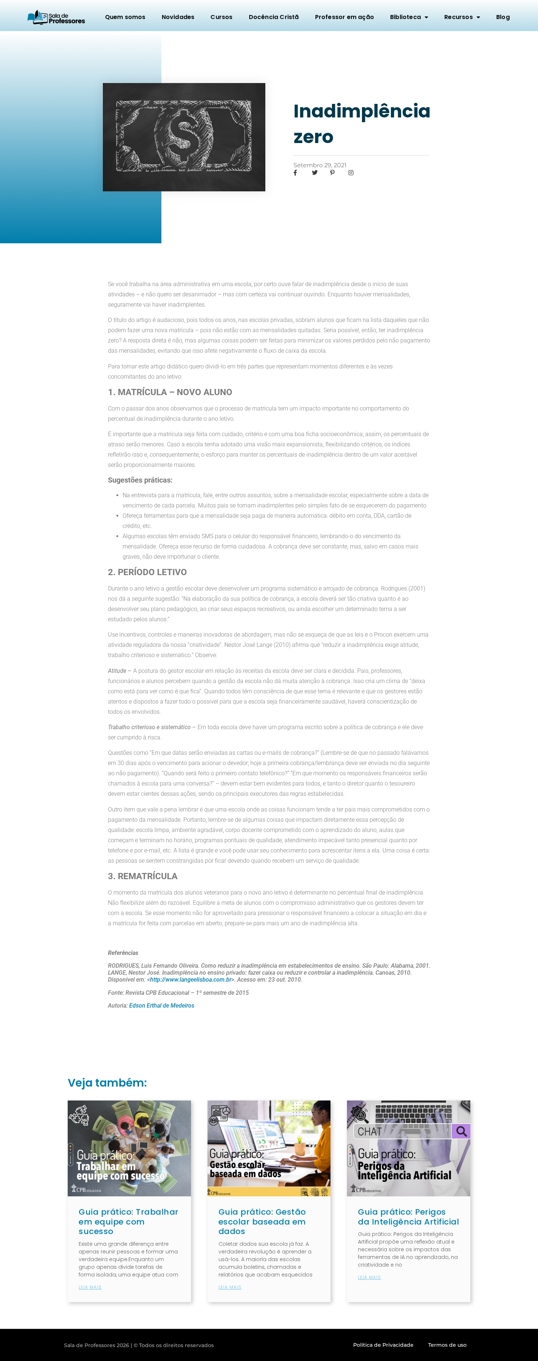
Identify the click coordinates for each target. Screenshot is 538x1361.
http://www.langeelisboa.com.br (190, 979)
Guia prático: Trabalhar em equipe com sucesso (129, 1221)
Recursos (458, 17)
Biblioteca (405, 17)
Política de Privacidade (383, 1345)
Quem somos (125, 17)
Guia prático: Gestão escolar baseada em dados (262, 1221)
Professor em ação (344, 17)
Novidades (178, 17)
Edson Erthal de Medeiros (161, 1005)
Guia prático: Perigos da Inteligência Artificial (408, 1216)
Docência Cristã (274, 17)
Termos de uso (447, 1345)
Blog (503, 17)
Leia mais (90, 1287)
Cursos (221, 17)
